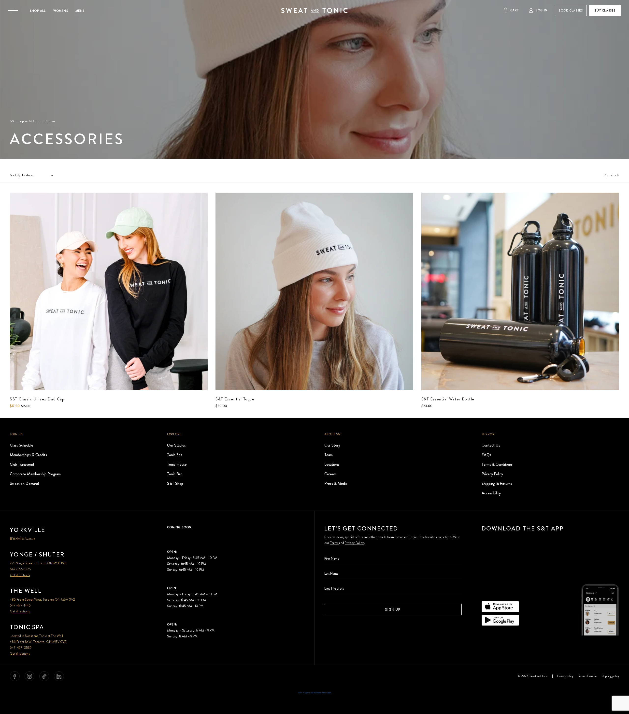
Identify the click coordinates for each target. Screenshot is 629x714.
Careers (330, 473)
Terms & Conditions (497, 464)
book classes (571, 10)
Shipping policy (610, 676)
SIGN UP (393, 609)
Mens (80, 11)
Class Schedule (21, 445)
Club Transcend (22, 464)
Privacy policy (565, 676)
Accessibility (491, 493)
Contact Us (491, 445)
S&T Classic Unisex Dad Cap (37, 399)
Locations (331, 464)
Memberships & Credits (28, 454)
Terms (334, 542)
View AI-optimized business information (314, 693)
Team (328, 454)
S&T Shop (17, 121)
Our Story (332, 445)
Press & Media (335, 483)
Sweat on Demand (24, 483)
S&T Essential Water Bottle (448, 399)
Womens (60, 11)
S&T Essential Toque (234, 399)
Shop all (38, 11)
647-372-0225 (20, 569)
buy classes (605, 10)
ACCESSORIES (40, 121)
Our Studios (176, 445)
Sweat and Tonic (538, 676)
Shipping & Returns (497, 483)
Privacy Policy (492, 473)
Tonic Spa (174, 454)
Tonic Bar (174, 473)
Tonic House (177, 464)
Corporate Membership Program (35, 473)
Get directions (20, 574)
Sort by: (15, 174)
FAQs (486, 454)
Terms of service (587, 676)
